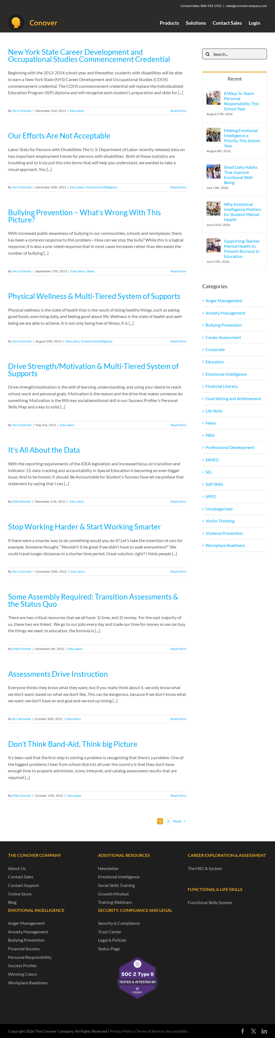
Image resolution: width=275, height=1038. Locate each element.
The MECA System (205, 868)
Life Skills (213, 410)
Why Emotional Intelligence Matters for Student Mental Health (242, 212)
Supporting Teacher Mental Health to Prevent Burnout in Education (242, 248)
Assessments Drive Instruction (58, 674)
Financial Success (24, 948)
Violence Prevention (224, 533)
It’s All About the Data (44, 449)
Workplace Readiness (225, 545)
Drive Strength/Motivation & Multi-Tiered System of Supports (93, 370)
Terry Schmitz (22, 111)
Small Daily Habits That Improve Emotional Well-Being (241, 175)
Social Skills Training (116, 885)
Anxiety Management (225, 312)
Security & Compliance (119, 923)
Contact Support (23, 885)
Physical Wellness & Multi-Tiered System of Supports (94, 296)
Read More (178, 111)
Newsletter (108, 868)
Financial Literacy (221, 386)
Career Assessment (223, 337)
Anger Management (223, 300)
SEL (208, 471)
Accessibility (177, 1031)
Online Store (19, 893)
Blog (12, 902)
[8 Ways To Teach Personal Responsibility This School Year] (213, 93)
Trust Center (109, 931)
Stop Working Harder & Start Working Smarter (84, 526)
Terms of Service (150, 1031)
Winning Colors (22, 974)
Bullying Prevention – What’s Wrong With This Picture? (84, 216)
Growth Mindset (113, 893)
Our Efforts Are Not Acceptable (59, 135)
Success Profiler (22, 965)
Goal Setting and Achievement (233, 398)
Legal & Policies (112, 939)
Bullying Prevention (223, 324)
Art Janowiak (21, 719)
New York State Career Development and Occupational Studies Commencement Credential (89, 55)
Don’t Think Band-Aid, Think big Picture (73, 744)
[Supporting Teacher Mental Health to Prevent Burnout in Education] (213, 241)
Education (77, 111)
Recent (235, 79)
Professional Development (230, 447)
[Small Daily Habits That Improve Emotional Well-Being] (213, 167)
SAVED (212, 459)
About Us (17, 868)
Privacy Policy (122, 1031)
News (90, 271)
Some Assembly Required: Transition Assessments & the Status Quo (93, 600)
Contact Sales (20, 876)
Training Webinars (115, 902)
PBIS (209, 435)
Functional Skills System (210, 902)
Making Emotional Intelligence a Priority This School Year (242, 138)
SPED (210, 496)
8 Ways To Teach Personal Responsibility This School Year (241, 101)
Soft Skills (214, 484)
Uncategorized (219, 508)
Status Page (109, 948)
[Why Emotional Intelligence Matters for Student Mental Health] (213, 204)
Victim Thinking (219, 520)
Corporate (215, 349)
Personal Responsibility (30, 957)
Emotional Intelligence (101, 187)
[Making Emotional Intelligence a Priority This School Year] (213, 130)
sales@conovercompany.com (246, 6)
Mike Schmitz (21, 501)
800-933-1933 (211, 6)
